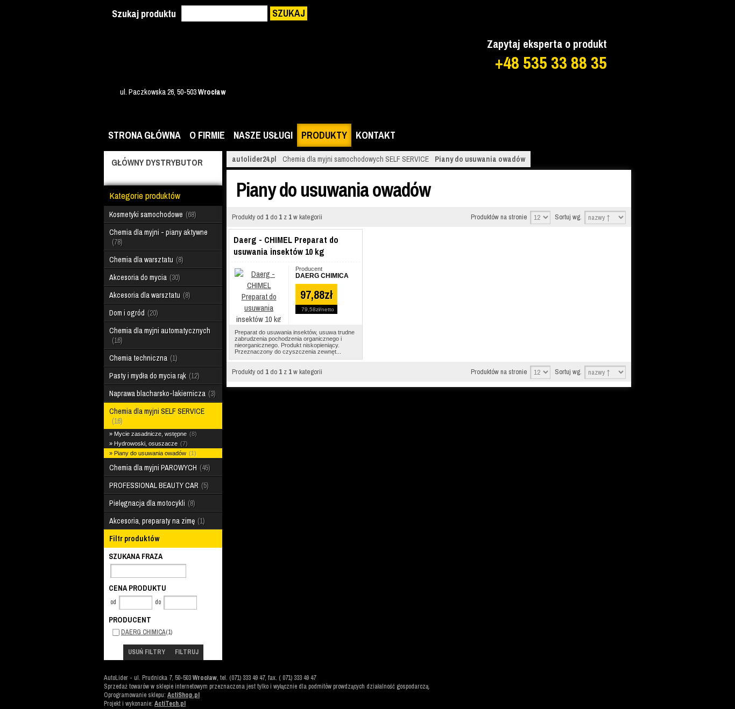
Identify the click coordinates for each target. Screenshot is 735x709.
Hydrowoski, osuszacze (150, 443)
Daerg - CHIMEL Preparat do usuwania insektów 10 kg (286, 245)
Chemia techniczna (142, 358)
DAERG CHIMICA (143, 632)
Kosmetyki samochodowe (151, 214)
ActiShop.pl (183, 695)
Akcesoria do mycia (143, 277)
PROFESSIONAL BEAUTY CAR (158, 485)
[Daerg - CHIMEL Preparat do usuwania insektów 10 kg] (259, 319)
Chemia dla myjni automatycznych (159, 335)
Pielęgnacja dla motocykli (151, 503)
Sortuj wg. (568, 216)
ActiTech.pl (170, 703)
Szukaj (288, 13)
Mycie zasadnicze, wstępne (154, 434)
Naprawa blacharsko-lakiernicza (161, 393)
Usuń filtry (146, 652)
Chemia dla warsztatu (145, 259)
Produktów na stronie (499, 216)
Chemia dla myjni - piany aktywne (158, 237)
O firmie (207, 135)
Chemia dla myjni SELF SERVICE (156, 416)
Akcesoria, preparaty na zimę (156, 521)
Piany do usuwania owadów (154, 453)
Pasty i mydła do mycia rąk (153, 376)
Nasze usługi (263, 135)
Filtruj (187, 652)
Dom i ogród (132, 313)
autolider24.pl (254, 159)
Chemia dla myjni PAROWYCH (158, 467)
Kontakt (375, 135)
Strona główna (144, 135)
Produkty (324, 135)
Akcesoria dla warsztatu (148, 295)
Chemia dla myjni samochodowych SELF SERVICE (355, 159)
